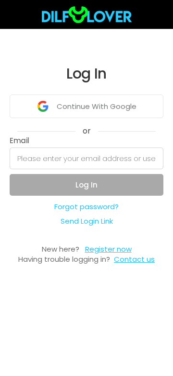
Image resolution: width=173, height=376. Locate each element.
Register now (108, 249)
